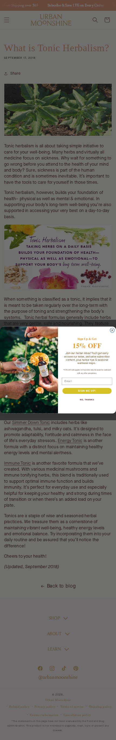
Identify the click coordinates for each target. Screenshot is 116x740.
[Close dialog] (112, 330)
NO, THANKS (87, 400)
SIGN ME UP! (87, 391)
